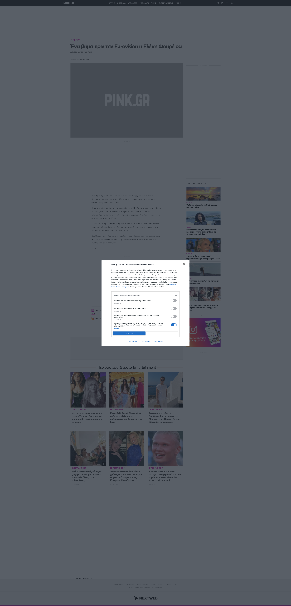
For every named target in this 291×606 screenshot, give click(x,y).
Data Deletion (133, 341)
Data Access (145, 341)
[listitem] (145, 295)
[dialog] (145, 303)
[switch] (174, 300)
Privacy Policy (158, 341)
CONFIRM (129, 333)
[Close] (185, 265)
